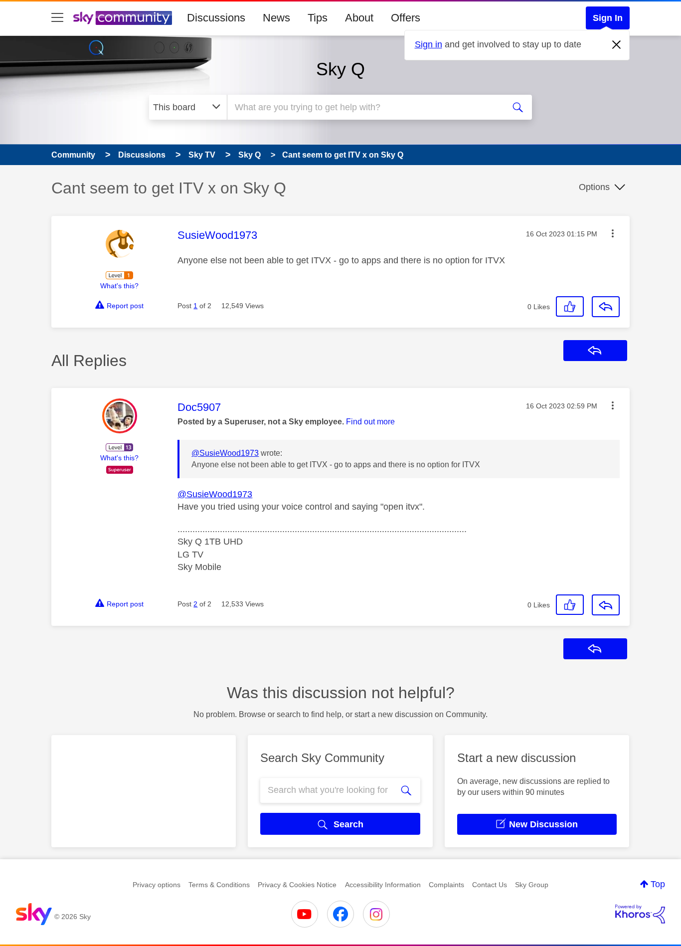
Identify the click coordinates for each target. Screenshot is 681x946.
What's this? (119, 286)
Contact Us (489, 885)
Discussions (216, 17)
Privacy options (156, 885)
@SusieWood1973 (225, 453)
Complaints (446, 885)
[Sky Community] (122, 17)
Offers (405, 17)
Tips (318, 17)
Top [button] (658, 884)
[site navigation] (57, 18)
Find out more (370, 421)
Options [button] (594, 187)
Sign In (608, 18)
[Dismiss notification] (617, 45)
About (359, 17)
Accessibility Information (383, 885)
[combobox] (364, 107)
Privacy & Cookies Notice (297, 885)
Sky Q (340, 69)
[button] (613, 233)
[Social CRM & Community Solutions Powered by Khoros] (640, 914)
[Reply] (606, 306)
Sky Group (531, 885)
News (276, 17)
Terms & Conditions (219, 885)
